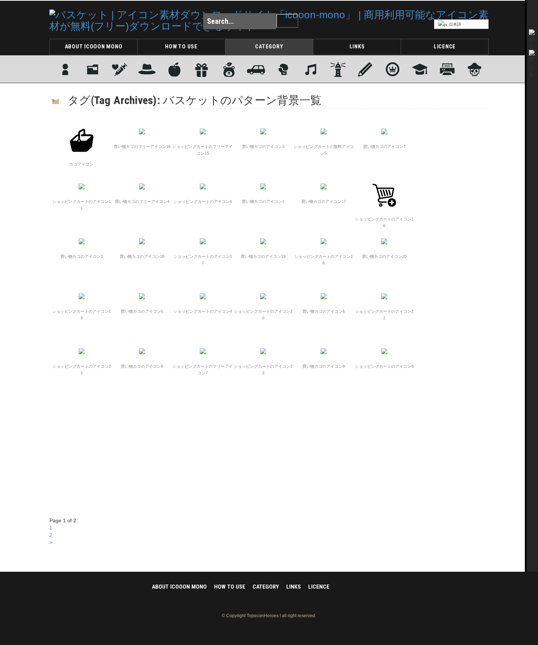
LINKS (357, 46)
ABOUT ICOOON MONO (94, 46)
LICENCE (445, 46)
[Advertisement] (459, 227)
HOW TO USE (181, 46)
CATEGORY (269, 46)
